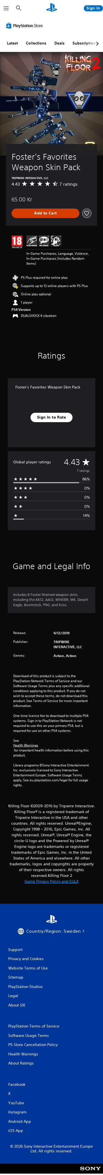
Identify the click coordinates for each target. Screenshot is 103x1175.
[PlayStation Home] (52, 8)
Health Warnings (25, 745)
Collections (36, 43)
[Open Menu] (6, 8)
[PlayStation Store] (25, 25)
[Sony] (90, 1172)
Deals (59, 43)
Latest (12, 43)
